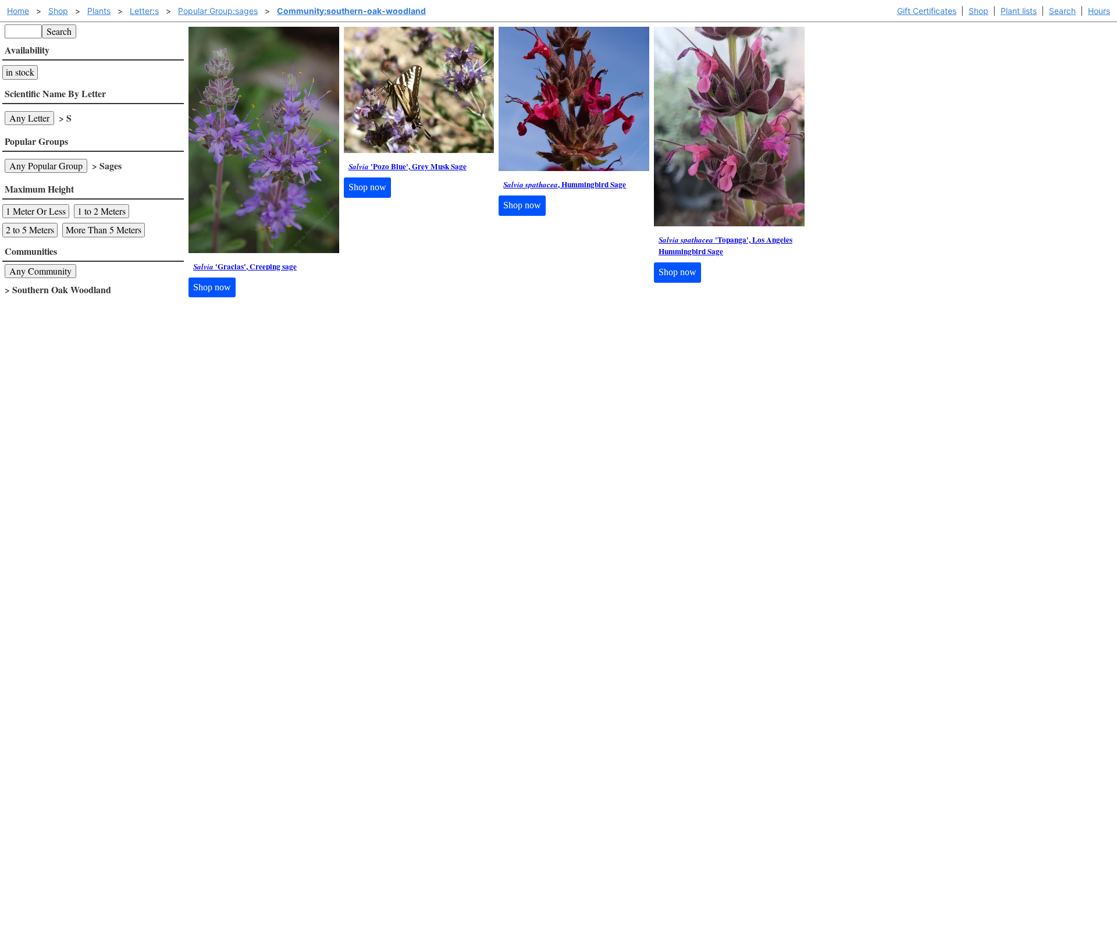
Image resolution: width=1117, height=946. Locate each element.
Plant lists (1019, 11)
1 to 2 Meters (101, 211)
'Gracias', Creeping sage (245, 266)
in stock (20, 72)
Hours (1099, 11)
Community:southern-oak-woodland (351, 11)
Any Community (40, 271)
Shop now (212, 287)
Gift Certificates (926, 11)
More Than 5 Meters (103, 229)
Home (18, 11)
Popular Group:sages (218, 11)
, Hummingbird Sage (564, 184)
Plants (99, 11)
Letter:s (144, 11)
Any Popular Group (46, 165)
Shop (978, 11)
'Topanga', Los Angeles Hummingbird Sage (725, 245)
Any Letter (29, 118)
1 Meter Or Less (36, 211)
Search (1062, 11)
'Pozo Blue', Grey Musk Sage (407, 166)
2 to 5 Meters (30, 229)
